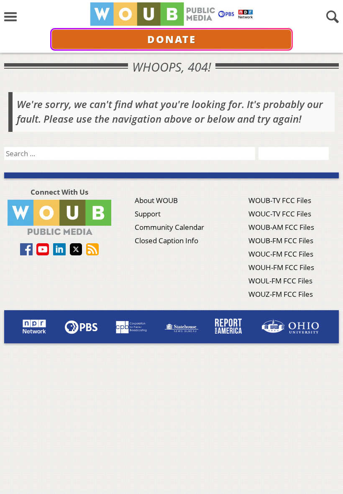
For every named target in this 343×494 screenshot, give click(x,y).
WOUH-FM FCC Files (281, 267)
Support (148, 214)
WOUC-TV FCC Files (279, 214)
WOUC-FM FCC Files (280, 254)
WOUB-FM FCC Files (280, 240)
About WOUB (156, 200)
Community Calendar (169, 227)
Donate (171, 39)
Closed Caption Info (166, 240)
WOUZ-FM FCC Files (280, 294)
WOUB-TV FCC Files (279, 200)
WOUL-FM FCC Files (280, 281)
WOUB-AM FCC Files (281, 227)
